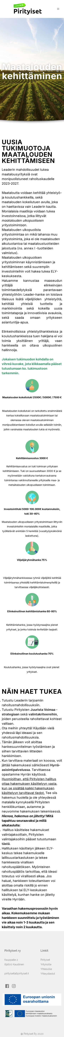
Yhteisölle (46, 969)
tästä (6, 844)
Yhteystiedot (48, 973)
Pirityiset (45, 959)
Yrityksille (46, 964)
